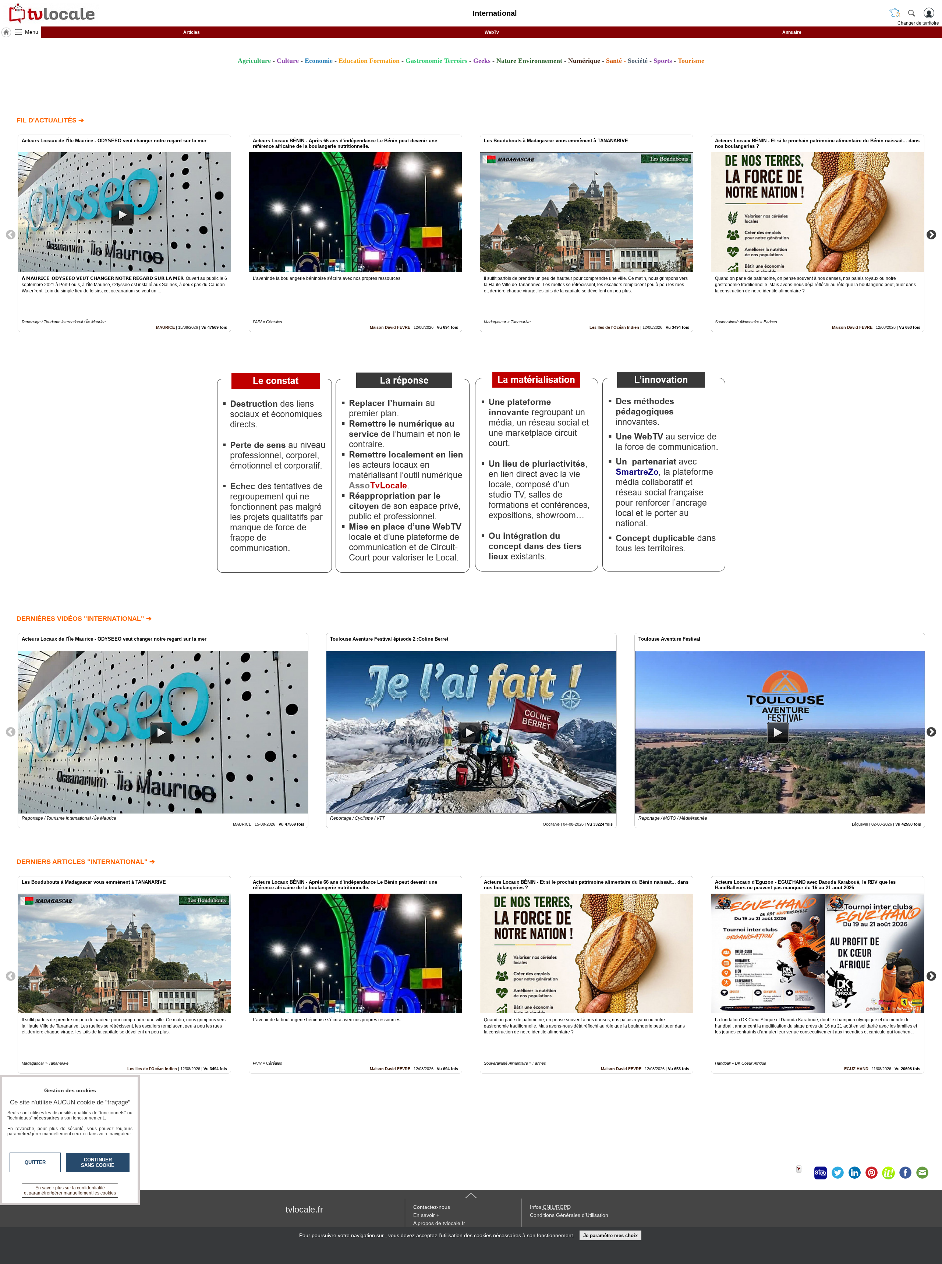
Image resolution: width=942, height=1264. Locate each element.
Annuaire (791, 32)
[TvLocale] (51, 13)
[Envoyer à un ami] (922, 1172)
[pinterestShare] (871, 1172)
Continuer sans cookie (97, 1162)
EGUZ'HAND (856, 1069)
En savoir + (426, 1215)
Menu (31, 32)
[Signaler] (803, 1172)
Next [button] (931, 234)
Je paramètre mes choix (610, 1235)
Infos (550, 1207)
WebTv (492, 32)
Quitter (35, 1162)
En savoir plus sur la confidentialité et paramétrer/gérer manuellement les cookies (70, 1190)
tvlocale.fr (304, 1209)
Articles (191, 32)
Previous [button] (10, 234)
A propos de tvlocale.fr (439, 1223)
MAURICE (165, 327)
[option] (124, 233)
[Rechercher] (911, 12)
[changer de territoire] (894, 12)
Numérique (584, 60)
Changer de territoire (918, 23)
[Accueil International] (6, 32)
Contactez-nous (431, 1207)
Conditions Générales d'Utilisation (569, 1215)
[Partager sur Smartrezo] (820, 1172)
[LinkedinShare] (854, 1172)
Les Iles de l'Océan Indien (614, 327)
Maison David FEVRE (390, 327)
